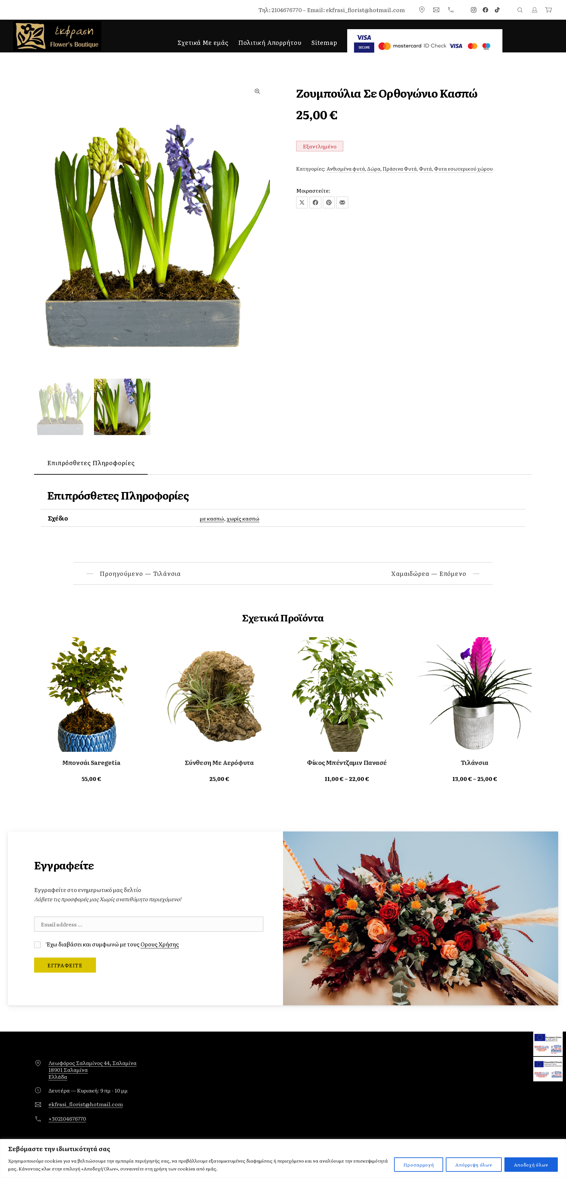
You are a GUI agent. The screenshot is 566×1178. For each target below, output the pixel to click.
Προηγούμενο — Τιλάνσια (140, 573)
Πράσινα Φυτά (400, 168)
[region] (283, 1158)
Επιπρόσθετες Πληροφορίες (91, 462)
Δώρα (373, 168)
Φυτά (425, 168)
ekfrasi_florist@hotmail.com (85, 1104)
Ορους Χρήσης (160, 944)
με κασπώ (212, 518)
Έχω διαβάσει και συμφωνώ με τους (112, 944)
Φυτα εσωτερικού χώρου (463, 168)
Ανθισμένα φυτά (346, 168)
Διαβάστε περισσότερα (91, 778)
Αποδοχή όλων (531, 1164)
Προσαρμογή (419, 1164)
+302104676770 (67, 1118)
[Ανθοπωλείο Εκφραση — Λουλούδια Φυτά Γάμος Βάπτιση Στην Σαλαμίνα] (57, 36)
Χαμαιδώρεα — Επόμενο (428, 573)
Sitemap (324, 42)
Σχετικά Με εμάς (203, 42)
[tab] (91, 463)
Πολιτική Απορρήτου (270, 42)
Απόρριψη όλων (473, 1164)
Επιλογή (346, 778)
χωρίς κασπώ (243, 518)
